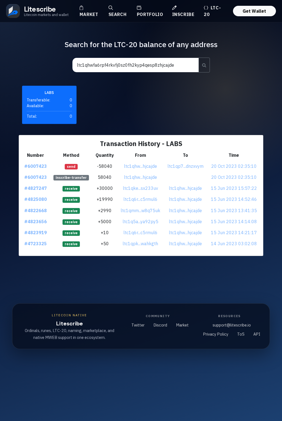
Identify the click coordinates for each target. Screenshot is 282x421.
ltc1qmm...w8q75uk (140, 210)
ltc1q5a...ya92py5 (140, 221)
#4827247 (35, 188)
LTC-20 (212, 11)
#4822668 (35, 210)
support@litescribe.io (232, 325)
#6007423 (35, 166)
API (256, 334)
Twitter (138, 325)
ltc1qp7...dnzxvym (185, 166)
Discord (160, 325)
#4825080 (35, 199)
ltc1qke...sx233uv (140, 188)
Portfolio (150, 14)
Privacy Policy (215, 334)
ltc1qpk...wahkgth (140, 243)
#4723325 (35, 243)
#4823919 (35, 232)
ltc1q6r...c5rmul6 (140, 199)
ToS (241, 334)
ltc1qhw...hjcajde (140, 166)
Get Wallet (254, 11)
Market (89, 14)
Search (118, 14)
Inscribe (183, 14)
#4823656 (35, 221)
